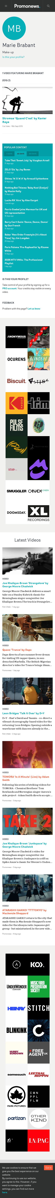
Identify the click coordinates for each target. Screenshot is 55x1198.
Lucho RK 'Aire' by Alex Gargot (21, 200)
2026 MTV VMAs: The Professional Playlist (24, 261)
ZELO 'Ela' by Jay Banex (17, 169)
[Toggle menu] (6, 6)
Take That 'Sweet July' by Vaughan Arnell (27, 160)
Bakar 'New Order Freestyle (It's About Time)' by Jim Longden (26, 236)
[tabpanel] (27, 214)
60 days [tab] (32, 153)
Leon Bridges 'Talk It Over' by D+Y (23, 713)
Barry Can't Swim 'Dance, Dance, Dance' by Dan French (26, 223)
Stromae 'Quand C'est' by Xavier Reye (24, 120)
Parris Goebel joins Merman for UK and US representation (26, 211)
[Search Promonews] (48, 6)
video (5, 578)
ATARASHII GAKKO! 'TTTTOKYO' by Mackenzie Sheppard (24, 912)
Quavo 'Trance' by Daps (17, 649)
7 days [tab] (9, 153)
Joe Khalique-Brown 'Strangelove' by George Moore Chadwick (25, 585)
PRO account (9, 288)
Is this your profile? (13, 57)
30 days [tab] (20, 153)
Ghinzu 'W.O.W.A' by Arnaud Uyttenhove (26, 178)
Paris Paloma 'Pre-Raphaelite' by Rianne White (27, 248)
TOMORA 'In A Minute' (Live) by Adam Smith (25, 778)
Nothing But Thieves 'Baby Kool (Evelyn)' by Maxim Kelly (27, 189)
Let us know (34, 308)
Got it (48, 1167)
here (4, 1192)
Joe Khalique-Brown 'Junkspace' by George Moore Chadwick (24, 845)
